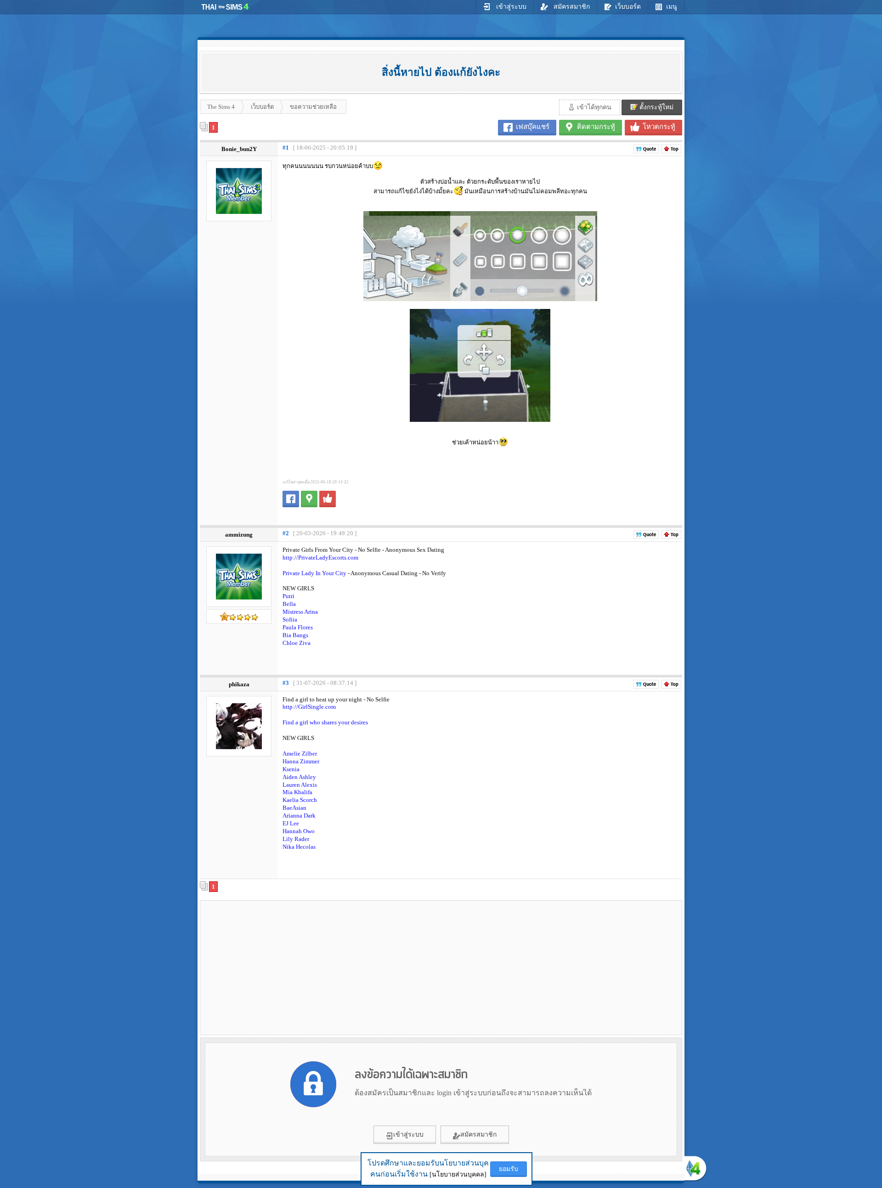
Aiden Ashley (299, 776)
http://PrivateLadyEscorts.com (320, 557)
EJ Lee (291, 823)
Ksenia (291, 769)
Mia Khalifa (297, 792)
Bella (289, 603)
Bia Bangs (295, 635)
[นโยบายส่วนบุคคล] (458, 1174)
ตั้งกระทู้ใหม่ (655, 107)
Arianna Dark (299, 815)
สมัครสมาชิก (571, 6)
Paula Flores (298, 627)
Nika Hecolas (299, 846)
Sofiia (290, 619)
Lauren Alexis (300, 784)
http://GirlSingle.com (309, 706)
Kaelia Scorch (300, 799)
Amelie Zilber (300, 753)
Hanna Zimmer (301, 761)
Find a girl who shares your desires (325, 722)
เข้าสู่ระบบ (510, 6)
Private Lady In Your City (315, 573)
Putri (288, 596)
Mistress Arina (300, 611)
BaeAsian (294, 807)
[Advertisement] (281, 967)
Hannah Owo (299, 831)
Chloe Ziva (297, 642)
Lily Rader (296, 838)
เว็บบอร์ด (628, 6)
